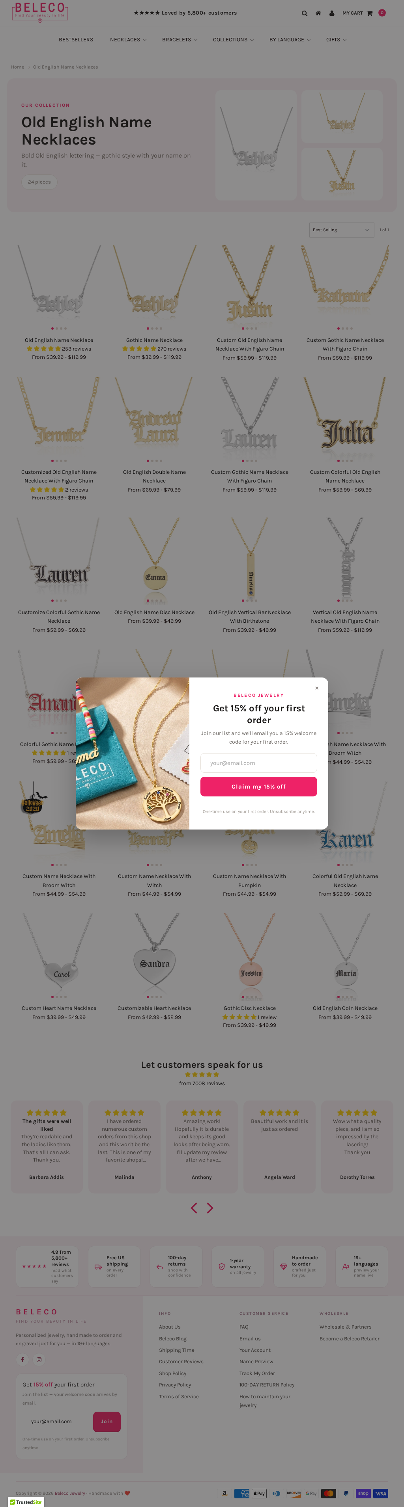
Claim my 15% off (259, 786)
